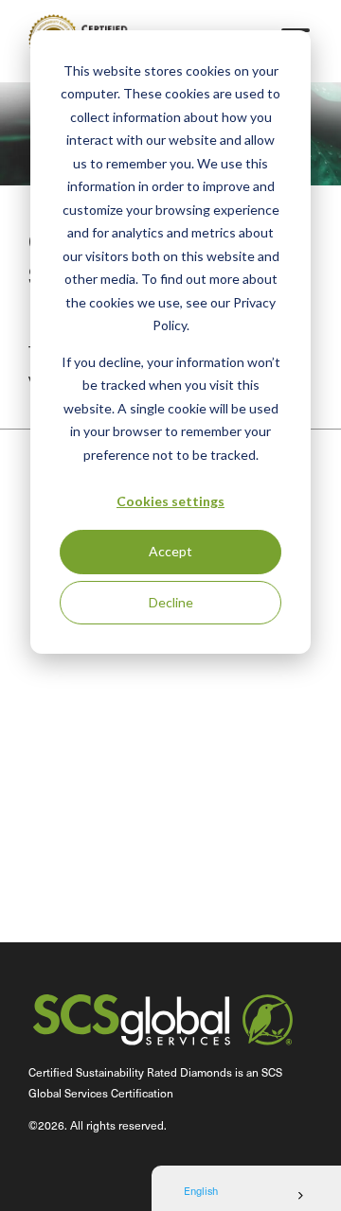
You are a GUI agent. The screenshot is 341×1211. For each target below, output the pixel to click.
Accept (170, 551)
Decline (171, 602)
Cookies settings (170, 501)
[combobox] (246, 1196)
